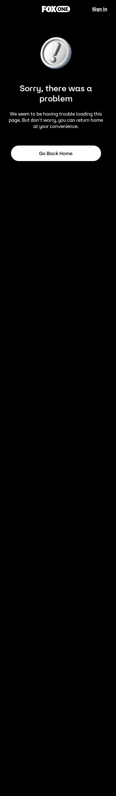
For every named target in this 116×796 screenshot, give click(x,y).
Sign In (99, 9)
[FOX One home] (56, 9)
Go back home (56, 153)
